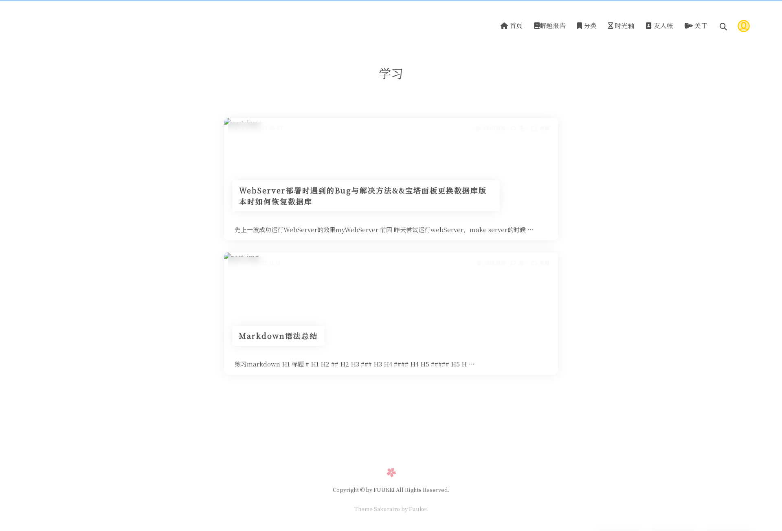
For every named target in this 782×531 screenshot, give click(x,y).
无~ (523, 128)
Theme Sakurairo (377, 509)
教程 (544, 128)
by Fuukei (414, 509)
